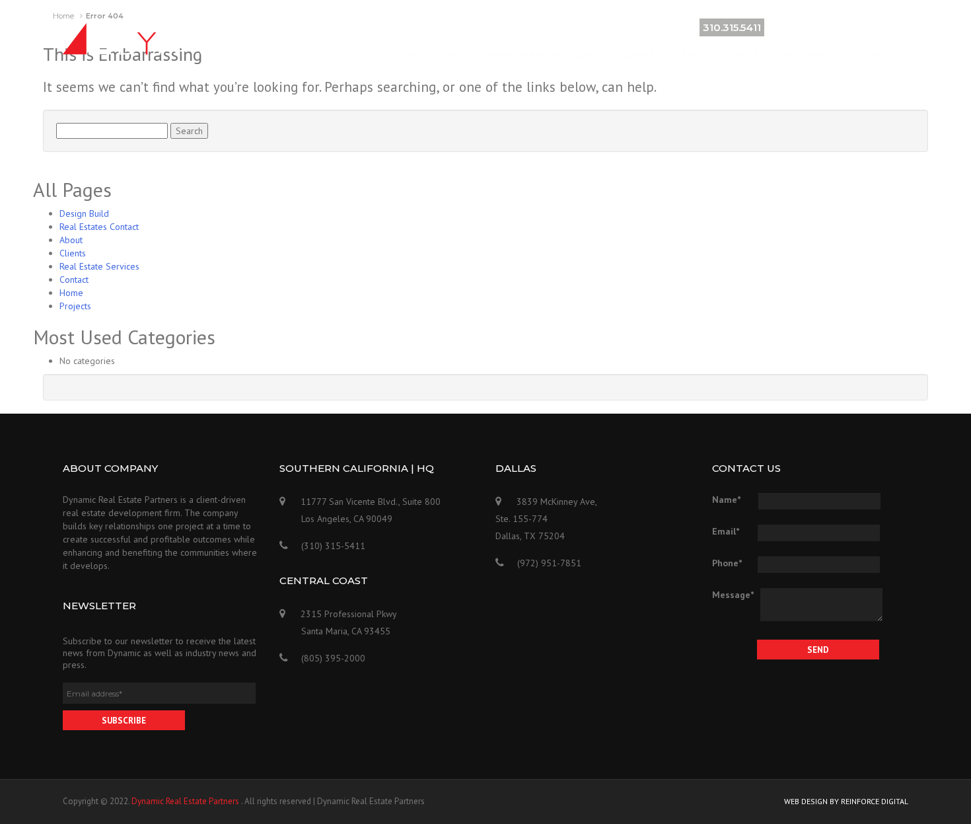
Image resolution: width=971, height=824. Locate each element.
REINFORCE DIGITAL (874, 801)
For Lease (803, 54)
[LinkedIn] (881, 26)
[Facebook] (863, 26)
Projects (633, 54)
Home (402, 54)
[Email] (900, 26)
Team (688, 54)
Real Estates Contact (99, 227)
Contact (867, 54)
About (453, 54)
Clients (740, 54)
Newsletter (99, 605)
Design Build (84, 213)
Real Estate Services (540, 54)
